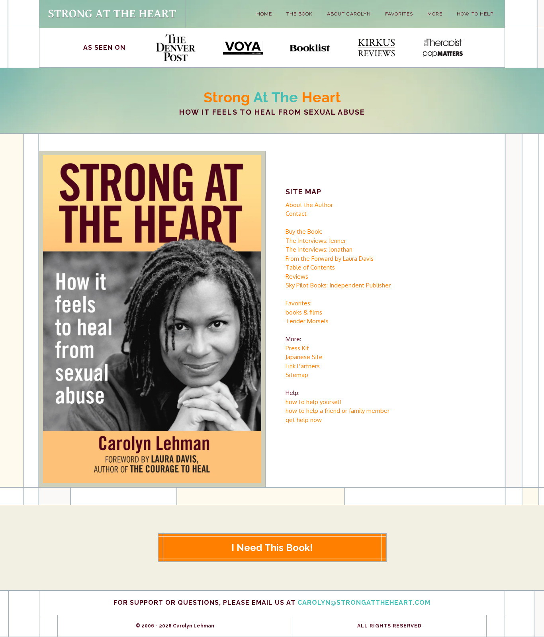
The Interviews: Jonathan (319, 249)
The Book (299, 14)
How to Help (475, 14)
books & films (304, 312)
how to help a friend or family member (337, 410)
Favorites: (298, 303)
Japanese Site (304, 357)
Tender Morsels (307, 321)
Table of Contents (310, 267)
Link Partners (303, 366)
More (434, 14)
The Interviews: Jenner (316, 240)
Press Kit (297, 348)
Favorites (399, 14)
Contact (296, 213)
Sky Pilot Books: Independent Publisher (338, 285)
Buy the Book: (304, 231)
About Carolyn (349, 14)
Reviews (297, 276)
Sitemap (297, 375)
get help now (304, 420)
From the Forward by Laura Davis (330, 258)
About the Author (309, 205)
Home (264, 14)
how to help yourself (313, 402)
